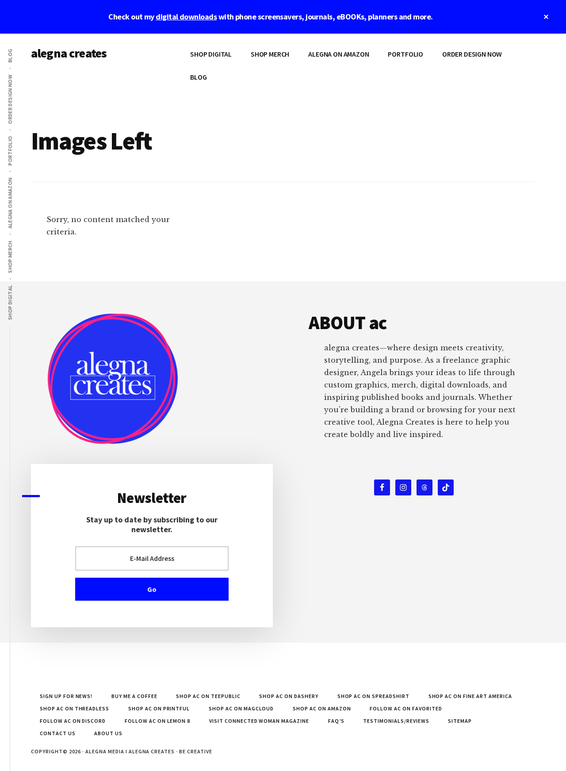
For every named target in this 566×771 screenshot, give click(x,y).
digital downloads (186, 17)
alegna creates (69, 53)
